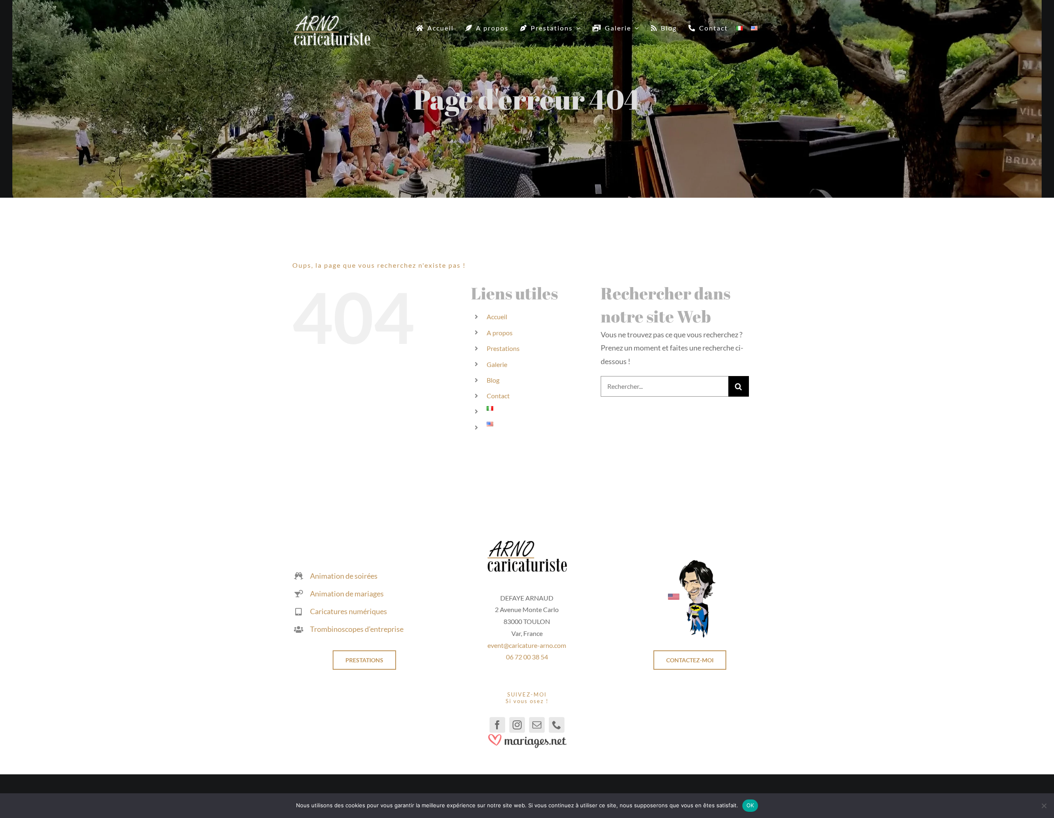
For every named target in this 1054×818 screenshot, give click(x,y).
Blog (493, 380)
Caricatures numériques (348, 611)
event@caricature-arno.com (526, 645)
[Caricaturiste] (331, 18)
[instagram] (517, 725)
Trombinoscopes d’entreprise (356, 628)
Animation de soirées (344, 575)
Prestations (503, 348)
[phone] (556, 725)
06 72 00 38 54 (527, 657)
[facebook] (497, 725)
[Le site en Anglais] (689, 562)
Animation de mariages (347, 593)
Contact (498, 396)
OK (750, 805)
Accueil (497, 316)
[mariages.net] (527, 736)
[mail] (537, 725)
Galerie (497, 364)
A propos (500, 333)
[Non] (1044, 806)
